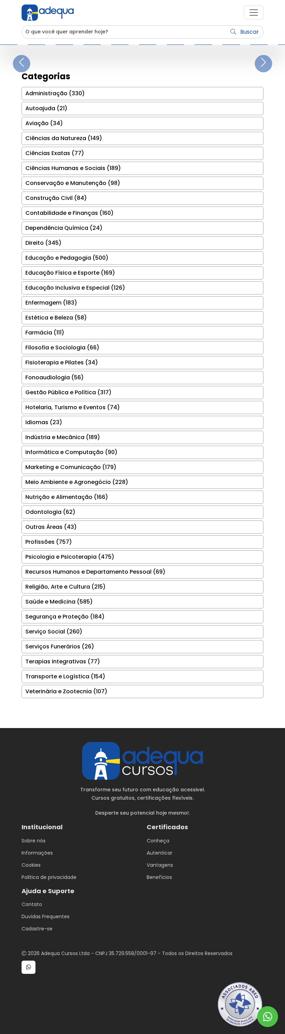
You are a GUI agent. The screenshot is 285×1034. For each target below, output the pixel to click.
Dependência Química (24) (64, 228)
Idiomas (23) (43, 422)
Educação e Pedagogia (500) (66, 258)
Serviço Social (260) (53, 632)
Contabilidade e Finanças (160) (69, 213)
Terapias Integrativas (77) (62, 661)
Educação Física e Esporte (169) (70, 273)
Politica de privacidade (49, 877)
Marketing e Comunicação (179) (70, 467)
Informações (37, 852)
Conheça (158, 840)
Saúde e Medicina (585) (59, 602)
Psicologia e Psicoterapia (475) (69, 557)
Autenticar (159, 852)
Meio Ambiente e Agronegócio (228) (76, 482)
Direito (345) (43, 243)
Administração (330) (55, 93)
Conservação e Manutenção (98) (72, 183)
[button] (253, 12)
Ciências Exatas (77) (54, 153)
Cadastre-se (37, 928)
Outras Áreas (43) (51, 527)
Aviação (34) (44, 123)
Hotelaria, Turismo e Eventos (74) (72, 407)
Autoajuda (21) (46, 108)
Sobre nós (34, 840)
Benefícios (159, 877)
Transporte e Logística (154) (65, 676)
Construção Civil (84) (56, 198)
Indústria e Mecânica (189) (62, 437)
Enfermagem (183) (51, 303)
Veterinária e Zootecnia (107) (66, 691)
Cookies (31, 865)
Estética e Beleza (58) (56, 318)
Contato (32, 904)
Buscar (249, 32)
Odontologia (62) (50, 512)
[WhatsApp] (267, 1016)
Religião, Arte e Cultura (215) (65, 587)
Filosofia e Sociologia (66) (62, 348)
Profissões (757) (48, 542)
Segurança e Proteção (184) (65, 617)
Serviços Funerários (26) (59, 647)
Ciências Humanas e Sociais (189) (73, 168)
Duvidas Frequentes (46, 916)
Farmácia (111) (44, 333)
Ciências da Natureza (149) (63, 138)
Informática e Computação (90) (71, 452)
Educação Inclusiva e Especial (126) (75, 288)
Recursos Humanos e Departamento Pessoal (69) (95, 572)
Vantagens (160, 865)
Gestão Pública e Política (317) (68, 392)
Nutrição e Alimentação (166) (66, 497)
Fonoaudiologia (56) (54, 377)
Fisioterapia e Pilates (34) (61, 362)
